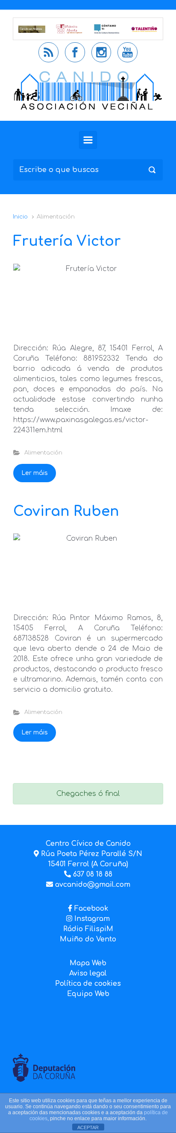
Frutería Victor (67, 241)
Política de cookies (88, 983)
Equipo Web (88, 994)
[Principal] (88, 140)
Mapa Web (88, 963)
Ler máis (34, 473)
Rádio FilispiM (88, 929)
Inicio (20, 217)
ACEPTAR (88, 1127)
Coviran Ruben (66, 511)
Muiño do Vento (88, 939)
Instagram (91, 919)
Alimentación (43, 453)
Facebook (91, 908)
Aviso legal (88, 973)
